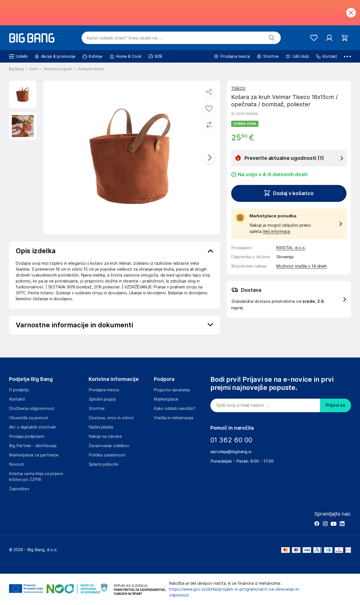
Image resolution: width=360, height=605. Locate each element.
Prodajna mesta (104, 389)
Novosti (16, 464)
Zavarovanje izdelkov (109, 445)
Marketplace (166, 399)
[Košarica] (344, 38)
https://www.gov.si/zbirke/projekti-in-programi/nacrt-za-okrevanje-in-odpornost (234, 592)
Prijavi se (335, 405)
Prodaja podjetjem (26, 436)
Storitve (97, 408)
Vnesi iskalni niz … (124, 38)
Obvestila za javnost (28, 417)
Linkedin (342, 523)
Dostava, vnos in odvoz (111, 417)
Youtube (333, 523)
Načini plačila (101, 427)
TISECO (238, 88)
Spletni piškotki (103, 464)
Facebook (316, 523)
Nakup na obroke (105, 436)
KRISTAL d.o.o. (291, 247)
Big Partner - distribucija (33, 445)
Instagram (325, 523)
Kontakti (17, 399)
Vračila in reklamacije (174, 417)
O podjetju (19, 389)
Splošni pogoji (102, 399)
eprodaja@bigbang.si (230, 451)
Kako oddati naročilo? (174, 408)
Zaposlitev (19, 488)
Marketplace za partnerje (33, 455)
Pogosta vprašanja (172, 389)
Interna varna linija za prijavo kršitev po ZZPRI (36, 476)
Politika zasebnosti (107, 455)
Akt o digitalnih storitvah (32, 427)
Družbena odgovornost (32, 408)
